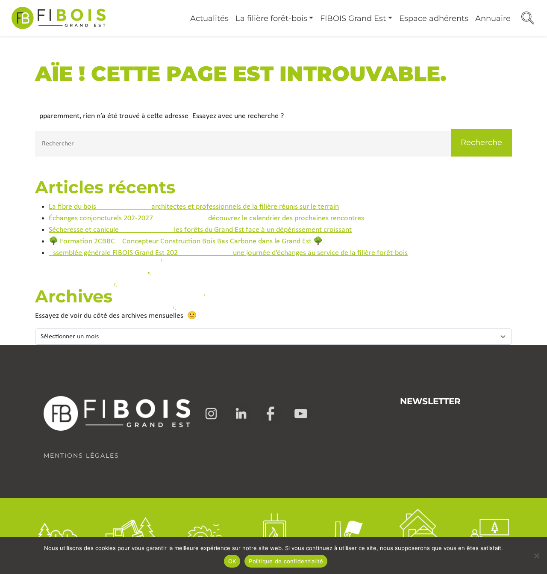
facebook (271, 413)
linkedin (241, 413)
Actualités (209, 18)
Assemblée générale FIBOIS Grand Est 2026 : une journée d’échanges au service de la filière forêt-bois (228, 253)
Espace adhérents (433, 18)
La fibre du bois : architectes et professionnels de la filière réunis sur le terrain (194, 207)
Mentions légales (81, 455)
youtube (301, 413)
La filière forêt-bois (271, 18)
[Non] (536, 555)
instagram (211, 413)
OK (232, 561)
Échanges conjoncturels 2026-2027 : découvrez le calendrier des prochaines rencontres (207, 218)
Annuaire (493, 18)
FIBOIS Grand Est (353, 18)
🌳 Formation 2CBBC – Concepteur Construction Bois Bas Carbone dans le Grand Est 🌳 (186, 241)
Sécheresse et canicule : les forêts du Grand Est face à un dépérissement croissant (200, 230)
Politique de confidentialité (286, 561)
